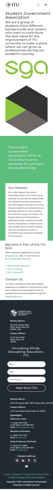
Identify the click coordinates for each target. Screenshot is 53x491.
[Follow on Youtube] (26, 466)
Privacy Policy (43, 474)
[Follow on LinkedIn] (23, 460)
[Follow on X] (34, 460)
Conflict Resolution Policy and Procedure (27, 477)
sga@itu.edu (13, 256)
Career (7, 474)
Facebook (12, 259)
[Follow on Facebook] (28, 460)
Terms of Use (29, 474)
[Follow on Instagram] (17, 460)
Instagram (25, 259)
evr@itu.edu (21, 437)
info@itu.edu (21, 450)
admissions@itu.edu (25, 427)
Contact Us (16, 474)
